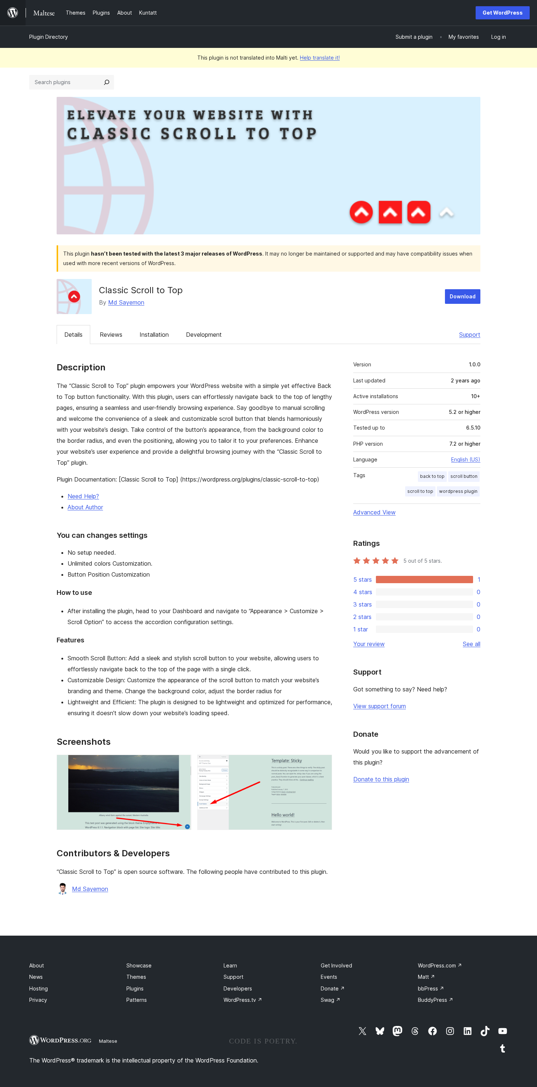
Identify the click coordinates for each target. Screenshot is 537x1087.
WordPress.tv (243, 1000)
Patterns (136, 1000)
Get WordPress (503, 13)
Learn (230, 965)
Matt (426, 977)
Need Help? (83, 496)
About (36, 965)
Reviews (111, 334)
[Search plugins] (106, 82)
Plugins (135, 988)
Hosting (38, 988)
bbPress (431, 988)
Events (329, 977)
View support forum (379, 706)
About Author (85, 507)
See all (471, 644)
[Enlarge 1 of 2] (181, 764)
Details (73, 334)
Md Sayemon (126, 302)
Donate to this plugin (381, 779)
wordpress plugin (458, 491)
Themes (136, 977)
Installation (154, 334)
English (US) (465, 459)
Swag (330, 1000)
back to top (432, 476)
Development (204, 334)
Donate (333, 988)
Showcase (139, 965)
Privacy (38, 1000)
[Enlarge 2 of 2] (322, 764)
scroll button (463, 476)
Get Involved (336, 965)
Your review (369, 644)
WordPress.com (440, 965)
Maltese (108, 1041)
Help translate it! (320, 57)
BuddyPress (435, 1000)
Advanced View (374, 512)
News (36, 977)
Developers (238, 988)
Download (463, 296)
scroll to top (420, 491)
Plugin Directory (48, 37)
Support (469, 334)
